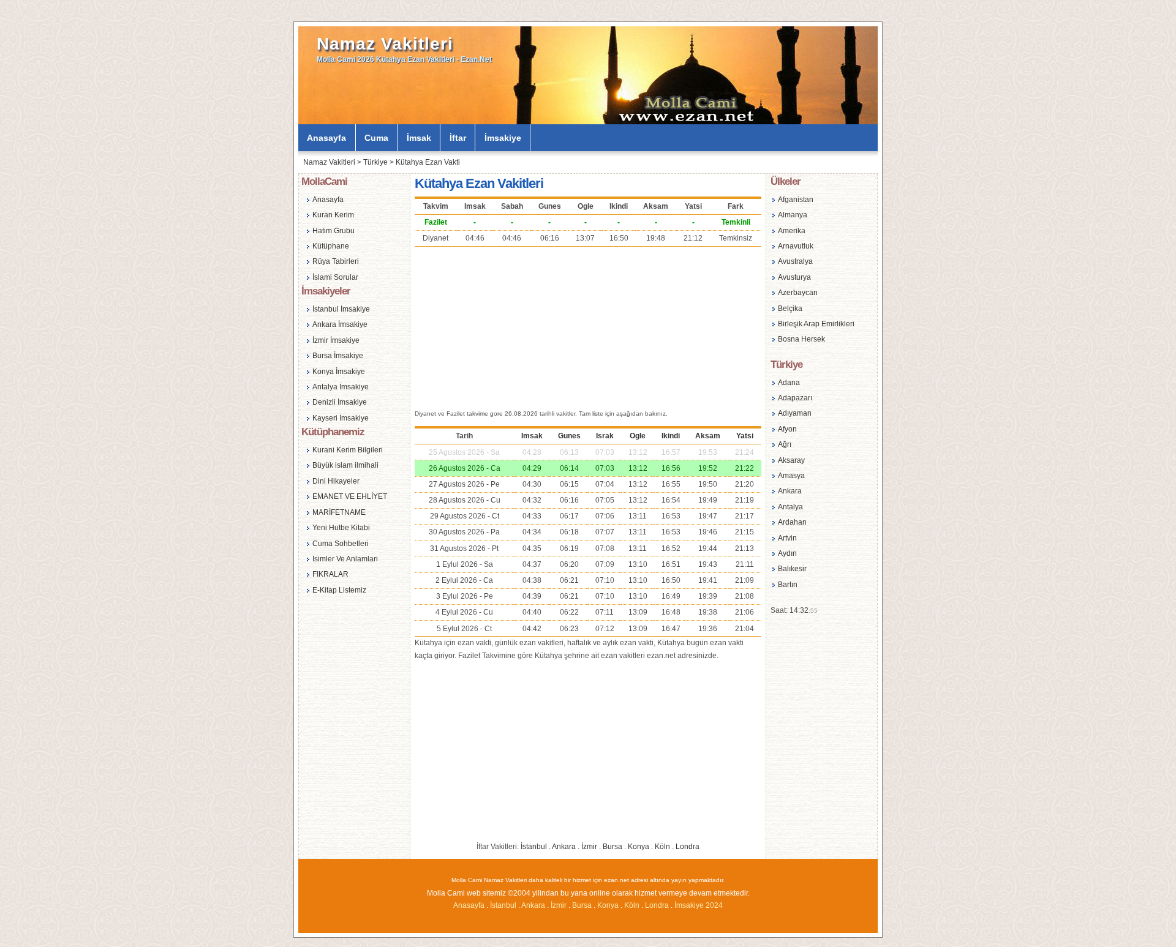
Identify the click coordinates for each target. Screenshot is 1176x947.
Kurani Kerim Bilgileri (347, 450)
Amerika (791, 230)
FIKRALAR (330, 574)
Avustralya (795, 261)
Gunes (569, 436)
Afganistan (795, 199)
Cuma (376, 138)
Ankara (564, 846)
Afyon (787, 429)
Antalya (790, 507)
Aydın (787, 553)
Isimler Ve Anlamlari (345, 559)
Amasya (791, 475)
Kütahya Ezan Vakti (428, 162)
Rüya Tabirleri (335, 261)
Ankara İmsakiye (340, 324)
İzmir (589, 846)
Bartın (787, 584)
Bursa (612, 846)
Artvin (787, 538)
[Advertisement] (588, 326)
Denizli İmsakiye (339, 402)
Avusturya (794, 277)
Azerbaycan (798, 292)
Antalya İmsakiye (340, 387)
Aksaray (791, 460)
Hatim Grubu (333, 230)
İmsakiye (502, 138)
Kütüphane (330, 246)
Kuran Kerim (333, 215)
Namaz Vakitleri (385, 43)
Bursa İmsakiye (337, 355)
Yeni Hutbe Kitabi (341, 527)
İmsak (419, 138)
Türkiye (375, 162)
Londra (687, 846)
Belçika (790, 308)
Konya (638, 846)
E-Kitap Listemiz (339, 590)
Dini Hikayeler (336, 481)
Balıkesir (792, 568)
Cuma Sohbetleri (340, 543)
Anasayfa (326, 138)
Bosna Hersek (801, 339)
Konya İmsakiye (338, 371)
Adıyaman (795, 413)
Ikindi (671, 436)
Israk (605, 436)
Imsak (532, 436)
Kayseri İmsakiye (340, 418)
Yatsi (744, 436)
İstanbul (534, 846)
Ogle (638, 436)
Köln (662, 846)
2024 (714, 905)
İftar (458, 138)
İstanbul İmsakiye (341, 309)
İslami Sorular (335, 277)
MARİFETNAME (339, 512)
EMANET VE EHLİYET (349, 496)
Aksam (707, 436)
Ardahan (792, 522)
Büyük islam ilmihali (345, 465)
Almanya (792, 215)
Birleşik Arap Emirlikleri (816, 324)
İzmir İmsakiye (336, 340)
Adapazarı (795, 398)
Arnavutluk (795, 246)
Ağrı (784, 444)
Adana (789, 382)
